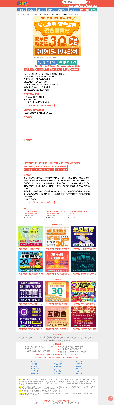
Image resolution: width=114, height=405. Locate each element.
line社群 (59, 364)
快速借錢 (31, 10)
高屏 (78, 371)
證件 (76, 337)
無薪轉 (60, 340)
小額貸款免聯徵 (61, 166)
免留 (64, 340)
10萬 (49, 337)
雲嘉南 (79, 369)
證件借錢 (41, 10)
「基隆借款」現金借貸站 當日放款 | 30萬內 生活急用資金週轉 (56, 212)
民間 (37, 337)
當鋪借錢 (52, 10)
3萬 (46, 337)
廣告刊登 (35, 371)
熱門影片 (35, 364)
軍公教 (45, 340)
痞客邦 (58, 371)
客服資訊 (35, 373)
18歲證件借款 (29, 166)
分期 (86, 337)
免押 (79, 337)
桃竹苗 (79, 364)
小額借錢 (89, 5)
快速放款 (57, 337)
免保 (83, 337)
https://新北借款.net (47, 105)
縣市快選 (85, 10)
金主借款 (39, 166)
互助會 (68, 340)
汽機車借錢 (62, 10)
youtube (58, 373)
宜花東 (79, 373)
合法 (90, 337)
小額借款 (95, 5)
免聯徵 (72, 337)
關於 (94, 10)
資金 (27, 337)
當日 (62, 337)
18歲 (24, 337)
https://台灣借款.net (31, 105)
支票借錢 (74, 10)
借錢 (85, 5)
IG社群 (58, 366)
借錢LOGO (23, 3)
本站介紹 (35, 366)
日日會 (50, 340)
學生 (93, 337)
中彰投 (79, 366)
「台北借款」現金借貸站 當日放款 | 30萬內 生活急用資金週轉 (33, 212)
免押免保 (76, 5)
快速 (52, 337)
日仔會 (55, 340)
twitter (58, 369)
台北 (20, 337)
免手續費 (66, 337)
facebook (59, 362)
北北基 (79, 362)
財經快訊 (35, 362)
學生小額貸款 (49, 166)
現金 (81, 5)
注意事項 (35, 369)
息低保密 (71, 5)
